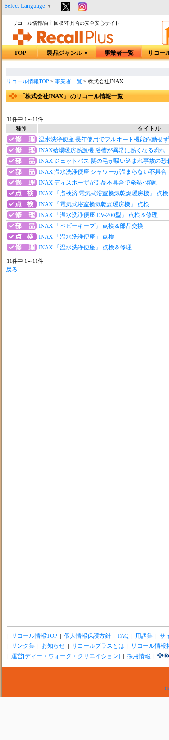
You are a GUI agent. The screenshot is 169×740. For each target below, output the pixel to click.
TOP (20, 53)
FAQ (123, 636)
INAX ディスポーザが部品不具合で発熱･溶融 (98, 183)
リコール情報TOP (27, 81)
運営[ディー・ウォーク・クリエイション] (65, 656)
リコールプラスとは (98, 646)
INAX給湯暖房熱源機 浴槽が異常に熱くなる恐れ (102, 150)
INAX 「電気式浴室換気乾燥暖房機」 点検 (94, 204)
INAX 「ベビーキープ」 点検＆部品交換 (91, 226)
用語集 (144, 636)
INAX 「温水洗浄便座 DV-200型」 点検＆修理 (98, 215)
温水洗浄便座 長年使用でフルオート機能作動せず (104, 139)
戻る (12, 269)
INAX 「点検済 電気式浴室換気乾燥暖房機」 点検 (103, 193)
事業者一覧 (119, 53)
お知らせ (53, 646)
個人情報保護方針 (87, 636)
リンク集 (23, 646)
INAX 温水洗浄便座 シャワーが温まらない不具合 (103, 172)
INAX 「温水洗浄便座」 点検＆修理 (85, 247)
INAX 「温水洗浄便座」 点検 (76, 237)
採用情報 (139, 656)
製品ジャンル (67, 53)
